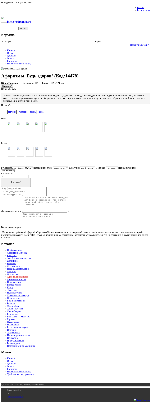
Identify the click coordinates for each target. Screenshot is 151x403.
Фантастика (13, 274)
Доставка (11, 55)
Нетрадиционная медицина (21, 346)
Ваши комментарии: (11, 227)
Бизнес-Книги (14, 284)
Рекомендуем (13, 343)
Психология (13, 324)
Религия (11, 303)
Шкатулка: (74, 168)
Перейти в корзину (139, 45)
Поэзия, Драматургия (18, 268)
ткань (33, 112)
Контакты (12, 61)
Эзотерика (12, 290)
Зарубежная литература (19, 258)
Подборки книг (15, 250)
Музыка (11, 319)
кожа (41, 112)
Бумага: (5, 168)
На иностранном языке (18, 335)
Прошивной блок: (43, 168)
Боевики (11, 263)
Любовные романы (16, 279)
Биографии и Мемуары (18, 316)
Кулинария (12, 314)
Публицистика (14, 292)
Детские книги (14, 266)
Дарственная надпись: (12, 211)
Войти (140, 7)
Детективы (12, 261)
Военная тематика (16, 300)
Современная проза (17, 253)
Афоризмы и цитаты (17, 276)
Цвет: (4, 118)
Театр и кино (13, 332)
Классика (12, 255)
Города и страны (15, 340)
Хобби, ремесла (15, 308)
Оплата (10, 58)
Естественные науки (17, 327)
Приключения (14, 282)
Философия (13, 306)
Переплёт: (6, 105)
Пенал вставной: (127, 168)
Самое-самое (13, 322)
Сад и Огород (14, 311)
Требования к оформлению (20, 374)
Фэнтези (11, 271)
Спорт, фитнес (14, 298)
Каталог (11, 50)
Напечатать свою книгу (19, 63)
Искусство (12, 338)
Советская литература (18, 295)
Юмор (10, 287)
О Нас (10, 53)
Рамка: (4, 143)
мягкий (12, 112)
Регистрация (143, 10)
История (11, 330)
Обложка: (100, 168)
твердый (23, 112)
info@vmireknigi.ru (15, 397)
